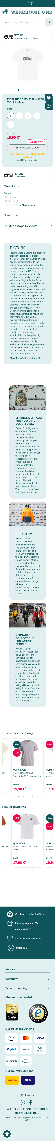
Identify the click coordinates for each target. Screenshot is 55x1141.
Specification (13, 215)
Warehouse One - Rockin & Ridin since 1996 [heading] (27, 1111)
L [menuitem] (28, 115)
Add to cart (28, 147)
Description (12, 186)
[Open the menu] (7, 3)
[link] (27, 766)
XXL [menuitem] (11, 124)
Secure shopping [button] (16, 988)
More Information (30, 160)
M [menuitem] (19, 115)
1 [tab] (18, 89)
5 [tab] (36, 89)
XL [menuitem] (37, 115)
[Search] (49, 22)
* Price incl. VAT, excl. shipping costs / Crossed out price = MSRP (27, 1118)
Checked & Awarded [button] (18, 997)
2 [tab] (22, 89)
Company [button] (11, 978)
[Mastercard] (26, 1038)
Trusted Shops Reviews (20, 226)
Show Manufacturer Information (26, 358)
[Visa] (40, 1038)
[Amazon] (11, 1038)
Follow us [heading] (27, 1095)
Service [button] (10, 969)
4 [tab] (32, 89)
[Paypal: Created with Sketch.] (11, 1049)
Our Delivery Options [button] (19, 1071)
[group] (27, 914)
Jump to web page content (13, 1)
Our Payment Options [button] (19, 1028)
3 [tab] (27, 89)
